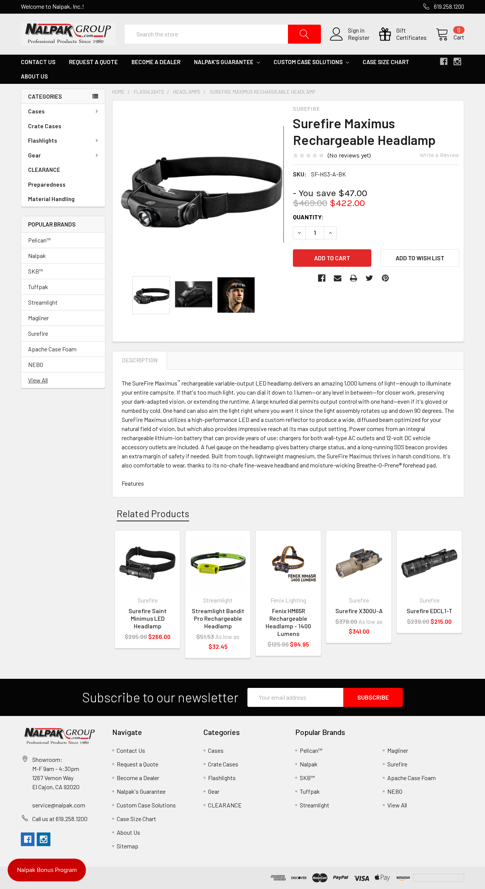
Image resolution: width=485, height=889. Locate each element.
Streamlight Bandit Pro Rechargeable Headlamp (218, 618)
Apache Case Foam (52, 348)
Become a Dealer (155, 61)
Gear (34, 155)
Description (140, 360)
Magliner (38, 317)
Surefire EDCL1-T (429, 610)
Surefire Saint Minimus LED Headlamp (147, 618)
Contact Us (38, 61)
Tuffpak (38, 286)
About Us (34, 76)
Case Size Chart (386, 61)
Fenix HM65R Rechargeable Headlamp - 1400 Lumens (288, 622)
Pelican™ (39, 240)
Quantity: (308, 216)
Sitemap (127, 846)
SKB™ (35, 271)
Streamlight (43, 302)
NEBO (35, 364)
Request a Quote (93, 61)
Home (118, 92)
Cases (36, 111)
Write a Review (439, 155)
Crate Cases (44, 126)
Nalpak (37, 255)
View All (38, 380)
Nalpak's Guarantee (224, 61)
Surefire (38, 333)
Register (358, 37)
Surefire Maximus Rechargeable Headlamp (262, 92)
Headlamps (186, 92)
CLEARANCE (44, 169)
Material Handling (51, 198)
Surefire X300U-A (359, 610)
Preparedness (47, 184)
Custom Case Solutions (309, 61)
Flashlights (42, 140)
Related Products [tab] (153, 513)
